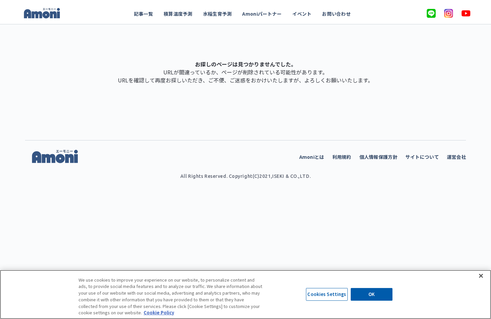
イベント (301, 13)
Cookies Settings (326, 294)
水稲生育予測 (217, 13)
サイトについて (422, 156)
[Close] (481, 275)
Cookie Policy (159, 312)
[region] (245, 294)
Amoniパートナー (262, 13)
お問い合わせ (336, 13)
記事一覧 (143, 13)
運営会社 (456, 156)
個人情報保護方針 (378, 156)
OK (371, 294)
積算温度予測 (178, 13)
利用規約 (341, 156)
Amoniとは (311, 156)
